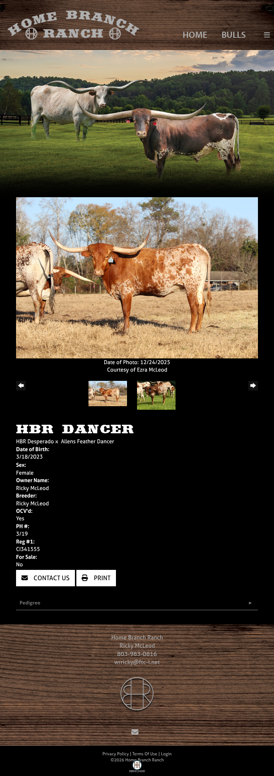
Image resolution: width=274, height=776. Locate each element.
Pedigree (30, 602)
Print (101, 577)
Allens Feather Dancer (87, 441)
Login (166, 754)
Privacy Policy (115, 754)
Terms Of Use (144, 754)
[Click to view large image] (137, 277)
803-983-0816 (137, 654)
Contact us (51, 577)
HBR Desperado (35, 441)
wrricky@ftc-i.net (137, 662)
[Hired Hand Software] (137, 768)
